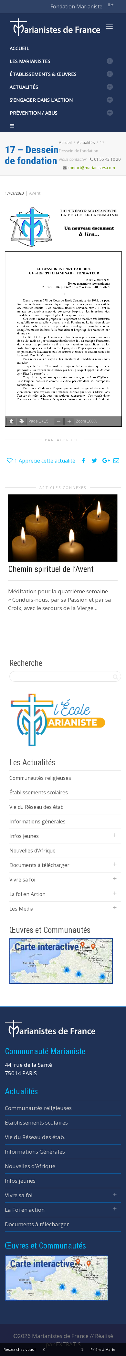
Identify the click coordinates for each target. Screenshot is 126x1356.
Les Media (21, 908)
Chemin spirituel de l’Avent (51, 569)
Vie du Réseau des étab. (37, 807)
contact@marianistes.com (91, 167)
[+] (63, 528)
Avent (34, 193)
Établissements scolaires (38, 792)
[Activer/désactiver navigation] (109, 26)
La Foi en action (25, 1209)
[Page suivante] (21, 421)
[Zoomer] (69, 421)
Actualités (24, 87)
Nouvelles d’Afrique (32, 850)
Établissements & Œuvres (43, 74)
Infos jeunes (24, 836)
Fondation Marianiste (76, 6)
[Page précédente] (11, 421)
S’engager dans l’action (41, 100)
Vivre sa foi (22, 879)
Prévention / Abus (34, 112)
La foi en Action (27, 894)
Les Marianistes (30, 61)
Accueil (19, 48)
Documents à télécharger (39, 865)
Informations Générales (35, 1151)
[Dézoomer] (59, 421)
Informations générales (37, 821)
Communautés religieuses (40, 777)
